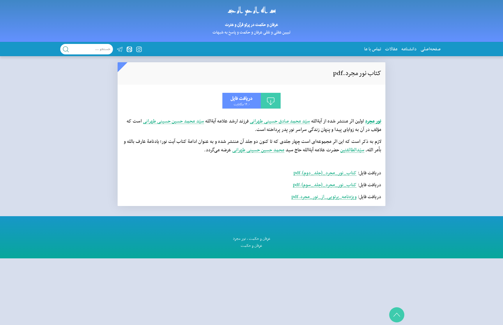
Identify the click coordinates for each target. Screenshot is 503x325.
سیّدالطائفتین (352, 150)
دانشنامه (409, 49)
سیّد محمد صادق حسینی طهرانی (280, 121)
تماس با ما (372, 49)
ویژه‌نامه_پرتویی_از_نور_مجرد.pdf (324, 197)
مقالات (391, 49)
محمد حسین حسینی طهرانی (258, 150)
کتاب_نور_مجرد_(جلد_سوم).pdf (325, 185)
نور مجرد (373, 121)
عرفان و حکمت (259, 238)
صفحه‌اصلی (431, 49)
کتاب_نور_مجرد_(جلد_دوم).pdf (325, 173)
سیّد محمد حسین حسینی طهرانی (173, 121)
